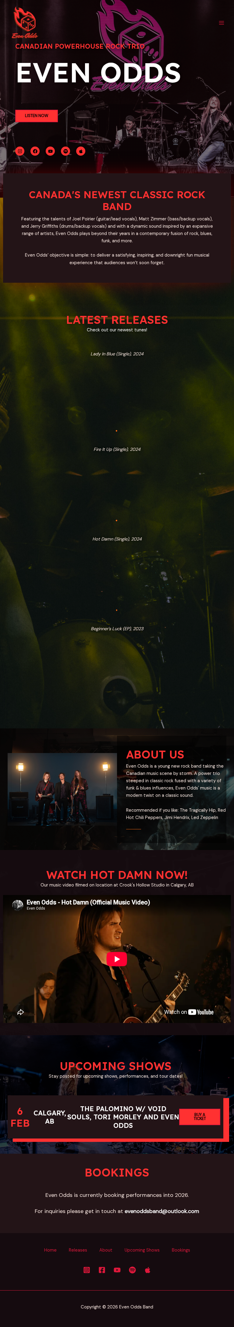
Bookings (181, 1250)
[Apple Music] (147, 1270)
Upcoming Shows (142, 1250)
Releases (78, 1250)
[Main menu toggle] (221, 22)
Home (50, 1250)
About (105, 1250)
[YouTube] (117, 1270)
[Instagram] (86, 1270)
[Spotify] (132, 1270)
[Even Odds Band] (24, 23)
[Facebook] (101, 1270)
